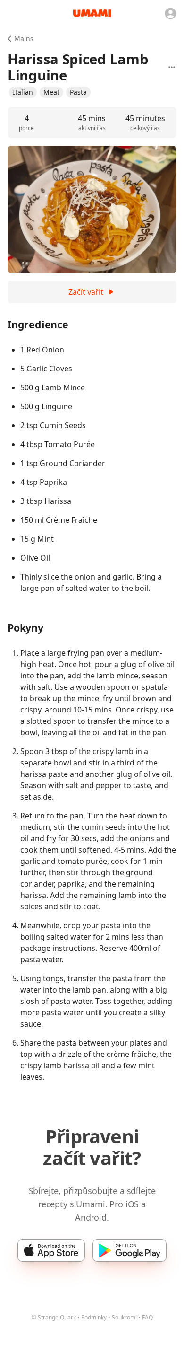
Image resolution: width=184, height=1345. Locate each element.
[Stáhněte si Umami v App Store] (51, 1250)
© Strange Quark (54, 1317)
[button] (23, 92)
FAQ (147, 1317)
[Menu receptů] (172, 67)
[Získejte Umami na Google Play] (129, 1250)
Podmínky (94, 1317)
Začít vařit (85, 292)
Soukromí (124, 1317)
